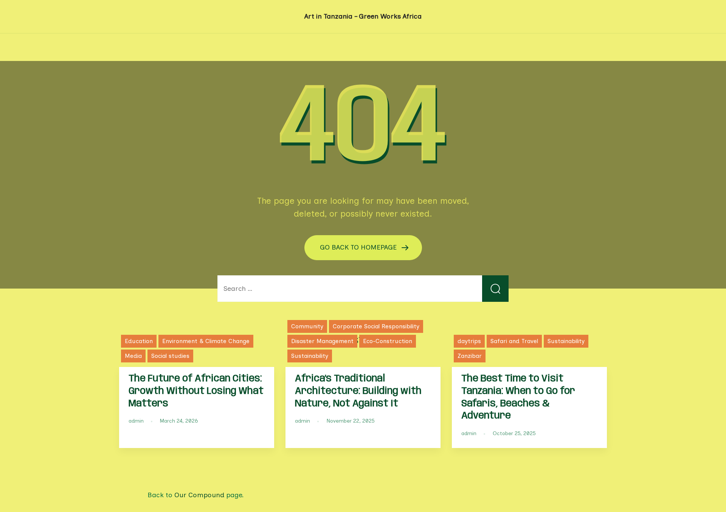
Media (133, 355)
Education (139, 341)
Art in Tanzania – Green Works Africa (363, 16)
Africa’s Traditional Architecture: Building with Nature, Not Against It (358, 391)
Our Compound (199, 495)
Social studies (170, 355)
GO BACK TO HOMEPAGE (359, 247)
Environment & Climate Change (206, 341)
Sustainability (309, 355)
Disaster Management (322, 341)
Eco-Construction (387, 341)
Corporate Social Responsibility (376, 326)
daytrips (469, 341)
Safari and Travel (514, 341)
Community (307, 326)
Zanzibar (470, 355)
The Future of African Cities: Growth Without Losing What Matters (196, 391)
